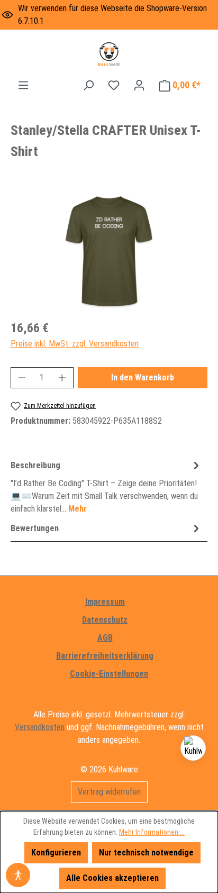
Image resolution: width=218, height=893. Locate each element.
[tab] (106, 486)
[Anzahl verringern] (22, 377)
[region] (109, 251)
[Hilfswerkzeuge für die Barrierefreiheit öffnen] (18, 875)
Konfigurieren (56, 853)
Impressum (105, 602)
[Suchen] (88, 85)
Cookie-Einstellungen (109, 674)
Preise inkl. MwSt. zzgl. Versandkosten (75, 344)
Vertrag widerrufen (109, 792)
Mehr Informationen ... (152, 832)
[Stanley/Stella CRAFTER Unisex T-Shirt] (108, 251)
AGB (105, 638)
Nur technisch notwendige (146, 853)
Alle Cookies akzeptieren (112, 878)
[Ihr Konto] (139, 85)
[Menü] (23, 85)
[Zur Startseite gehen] (109, 54)
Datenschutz (105, 620)
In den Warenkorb (142, 377)
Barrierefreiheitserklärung (104, 656)
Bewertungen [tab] (35, 528)
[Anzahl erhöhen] (62, 377)
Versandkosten (40, 727)
